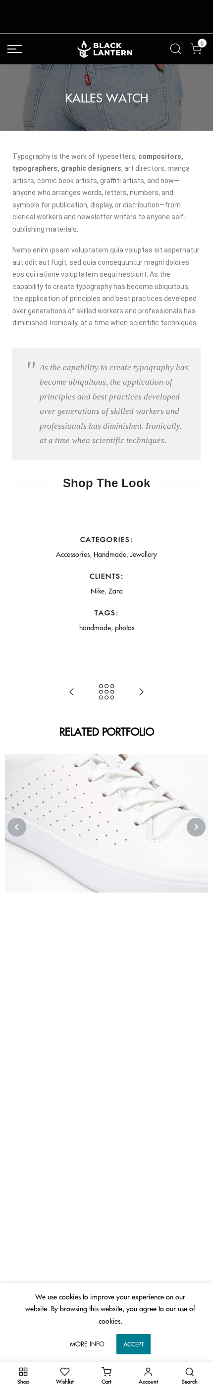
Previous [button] (16, 827)
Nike (98, 590)
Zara (115, 590)
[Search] (175, 49)
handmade (95, 627)
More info (87, 1343)
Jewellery (143, 554)
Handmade (110, 554)
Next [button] (196, 827)
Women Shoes (106, 800)
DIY (107, 812)
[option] (106, 823)
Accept (133, 1344)
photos (124, 627)
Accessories (73, 554)
